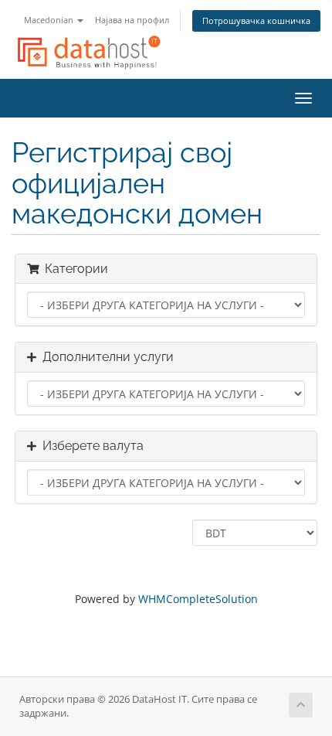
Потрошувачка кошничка (256, 20)
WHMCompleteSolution (198, 598)
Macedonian (50, 20)
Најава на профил (132, 20)
